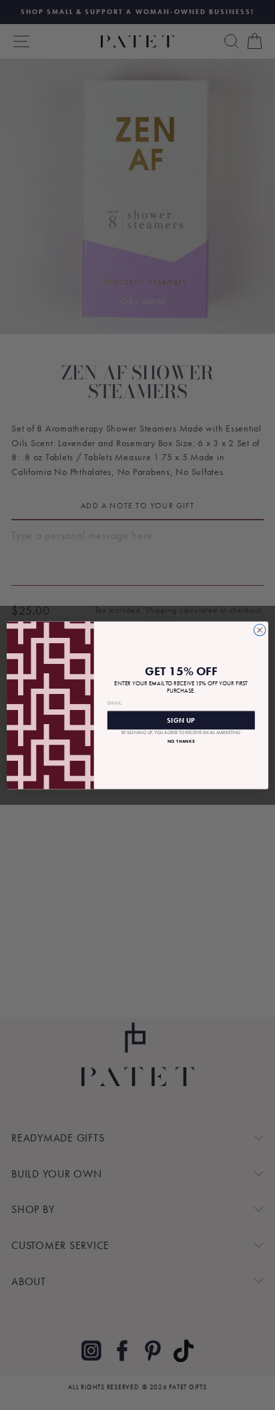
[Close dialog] (260, 630)
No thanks (181, 741)
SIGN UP (181, 719)
